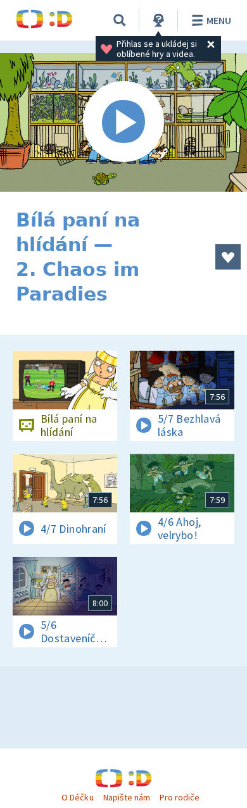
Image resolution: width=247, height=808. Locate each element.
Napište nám (126, 797)
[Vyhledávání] (120, 20)
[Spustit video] (123, 122)
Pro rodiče (180, 797)
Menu (218, 20)
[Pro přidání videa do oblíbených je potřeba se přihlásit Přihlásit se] (228, 257)
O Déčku (77, 797)
